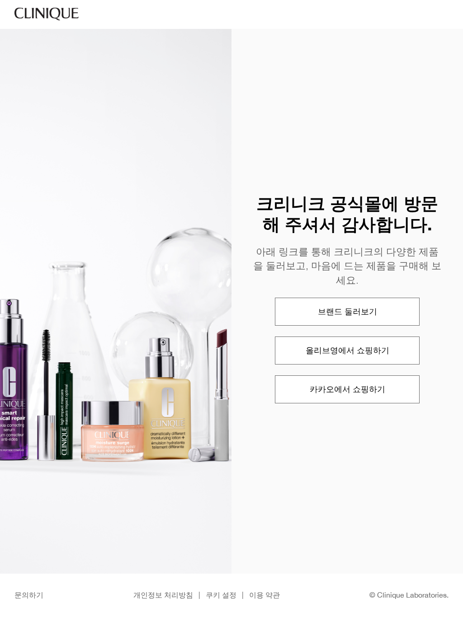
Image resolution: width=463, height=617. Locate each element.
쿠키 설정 (221, 595)
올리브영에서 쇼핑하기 (347, 350)
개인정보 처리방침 (163, 595)
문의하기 (28, 595)
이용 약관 (264, 595)
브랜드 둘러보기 (347, 311)
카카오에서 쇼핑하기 (347, 389)
